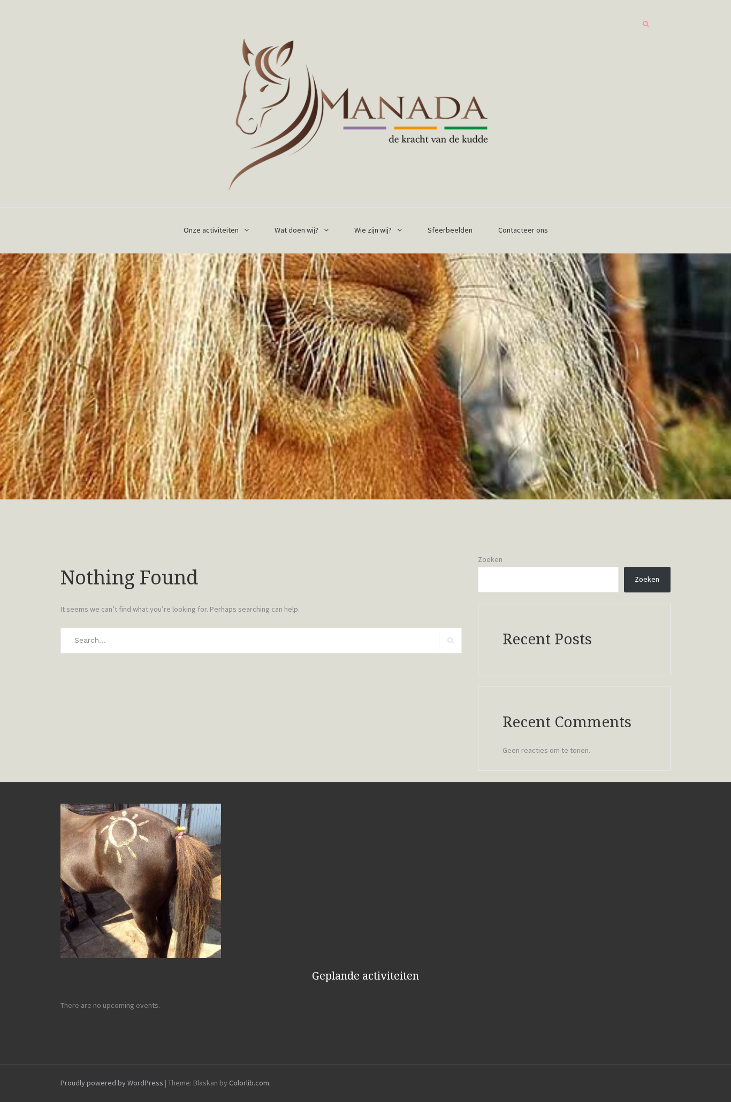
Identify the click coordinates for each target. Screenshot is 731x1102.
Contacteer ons (523, 230)
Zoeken (490, 559)
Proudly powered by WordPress (111, 1083)
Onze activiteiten (211, 230)
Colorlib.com (249, 1083)
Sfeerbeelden (450, 230)
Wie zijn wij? (373, 230)
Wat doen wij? (296, 230)
